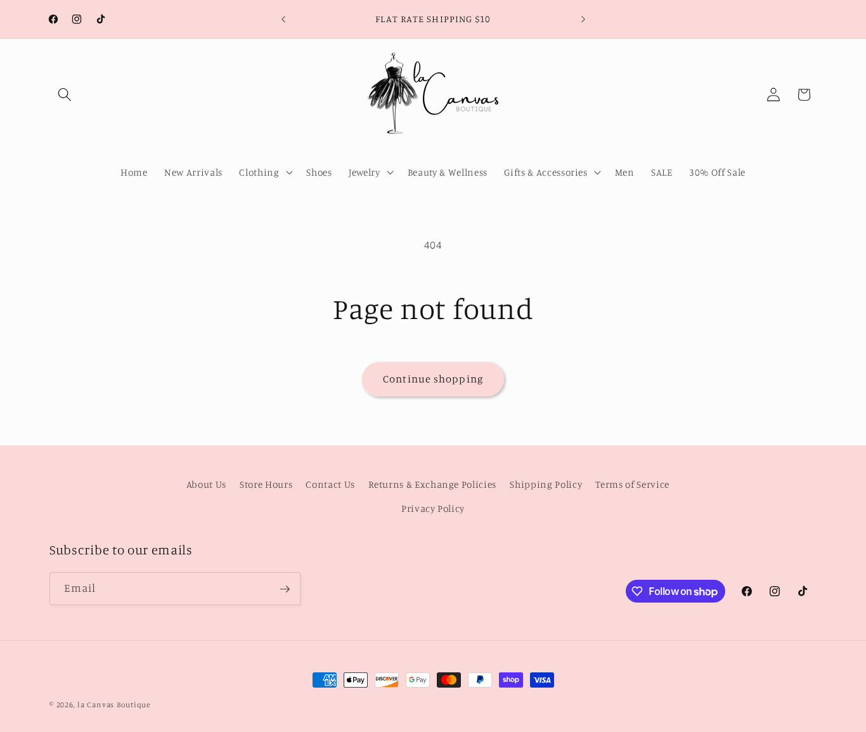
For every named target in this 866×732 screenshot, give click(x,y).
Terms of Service (632, 485)
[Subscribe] (284, 589)
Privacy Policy (433, 508)
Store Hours (266, 485)
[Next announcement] (583, 19)
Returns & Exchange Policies (432, 485)
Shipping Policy (546, 485)
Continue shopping (433, 378)
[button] (64, 94)
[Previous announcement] (283, 19)
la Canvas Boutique (114, 704)
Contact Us (330, 485)
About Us (206, 485)
